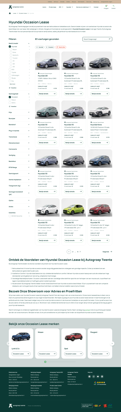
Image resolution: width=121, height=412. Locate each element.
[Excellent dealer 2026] (87, 406)
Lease (14, 13)
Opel (66, 348)
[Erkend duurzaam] (110, 406)
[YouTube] (98, 376)
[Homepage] (10, 13)
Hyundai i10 (69, 76)
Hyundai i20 (43, 76)
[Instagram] (93, 376)
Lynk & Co (15, 348)
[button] (107, 252)
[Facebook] (89, 376)
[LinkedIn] (102, 376)
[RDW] (100, 406)
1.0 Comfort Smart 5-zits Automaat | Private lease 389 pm (73, 80)
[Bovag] (95, 406)
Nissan (40, 332)
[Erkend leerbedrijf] (105, 406)
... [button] (75, 252)
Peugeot (93, 332)
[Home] (16, 7)
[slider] (45, 362)
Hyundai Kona (96, 125)
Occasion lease (23, 13)
